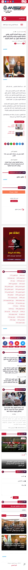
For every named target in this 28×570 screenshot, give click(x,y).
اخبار (14, 32)
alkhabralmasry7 (21, 428)
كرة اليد (7, 311)
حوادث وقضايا (20, 300)
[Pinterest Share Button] (17, 144)
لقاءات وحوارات (13, 314)
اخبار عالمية (21, 281)
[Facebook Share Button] (22, 144)
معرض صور (11, 317)
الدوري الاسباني (20, 286)
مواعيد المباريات (20, 323)
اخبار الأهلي (14, 275)
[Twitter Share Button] (20, 144)
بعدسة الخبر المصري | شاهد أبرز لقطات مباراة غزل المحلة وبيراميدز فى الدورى (15, 447)
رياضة (11, 303)
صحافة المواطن (20, 309)
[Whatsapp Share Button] (11, 144)
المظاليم (10, 295)
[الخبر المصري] (14, 9)
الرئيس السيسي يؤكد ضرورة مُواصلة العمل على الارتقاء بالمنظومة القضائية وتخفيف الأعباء (10, 125)
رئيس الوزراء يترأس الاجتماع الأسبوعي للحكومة (11, 132)
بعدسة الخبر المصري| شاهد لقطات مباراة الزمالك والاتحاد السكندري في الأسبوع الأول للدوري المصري (14, 464)
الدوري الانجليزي (20, 289)
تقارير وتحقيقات (12, 297)
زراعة (22, 306)
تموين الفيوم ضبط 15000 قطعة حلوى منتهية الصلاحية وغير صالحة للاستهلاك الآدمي (11, 380)
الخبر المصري (14, 565)
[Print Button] (5, 144)
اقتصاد (22, 284)
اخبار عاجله (11, 278)
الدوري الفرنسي (9, 292)
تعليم (22, 297)
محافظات (21, 317)
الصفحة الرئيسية (20, 32)
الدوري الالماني (9, 286)
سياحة (15, 306)
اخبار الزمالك (21, 278)
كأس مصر (15, 311)
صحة (11, 309)
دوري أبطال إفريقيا (9, 300)
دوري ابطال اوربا (20, 303)
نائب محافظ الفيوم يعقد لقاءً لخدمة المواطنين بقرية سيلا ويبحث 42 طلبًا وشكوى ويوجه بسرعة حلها (14, 409)
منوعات (12, 320)
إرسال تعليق (14, 201)
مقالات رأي (21, 320)
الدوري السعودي (20, 292)
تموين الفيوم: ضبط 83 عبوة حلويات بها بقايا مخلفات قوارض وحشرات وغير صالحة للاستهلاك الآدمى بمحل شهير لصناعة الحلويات (10, 371)
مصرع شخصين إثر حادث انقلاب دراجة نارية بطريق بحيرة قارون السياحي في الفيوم (10, 359)
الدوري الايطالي (9, 289)
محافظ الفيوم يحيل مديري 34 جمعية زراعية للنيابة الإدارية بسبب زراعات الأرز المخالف (14, 536)
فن (22, 311)
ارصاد (13, 281)
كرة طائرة (22, 314)
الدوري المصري (20, 295)
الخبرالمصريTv (13, 284)
